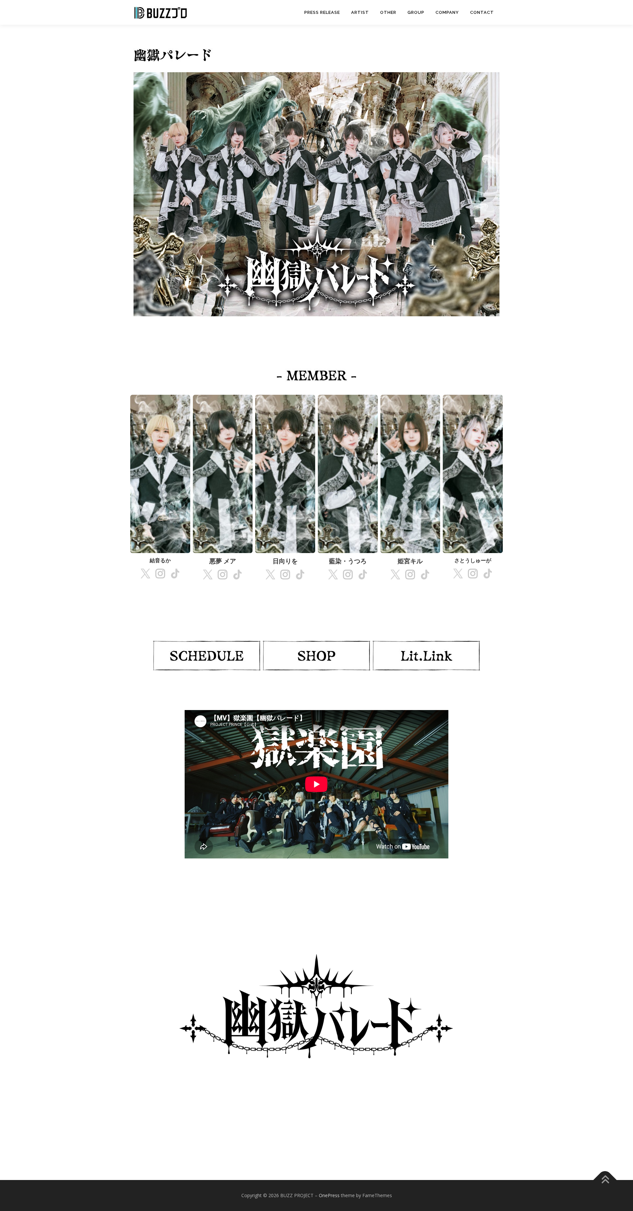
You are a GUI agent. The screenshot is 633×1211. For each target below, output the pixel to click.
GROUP (415, 12)
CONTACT (482, 12)
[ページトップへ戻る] (605, 1180)
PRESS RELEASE (322, 12)
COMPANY (447, 12)
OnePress (329, 1195)
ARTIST (360, 12)
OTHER (388, 12)
